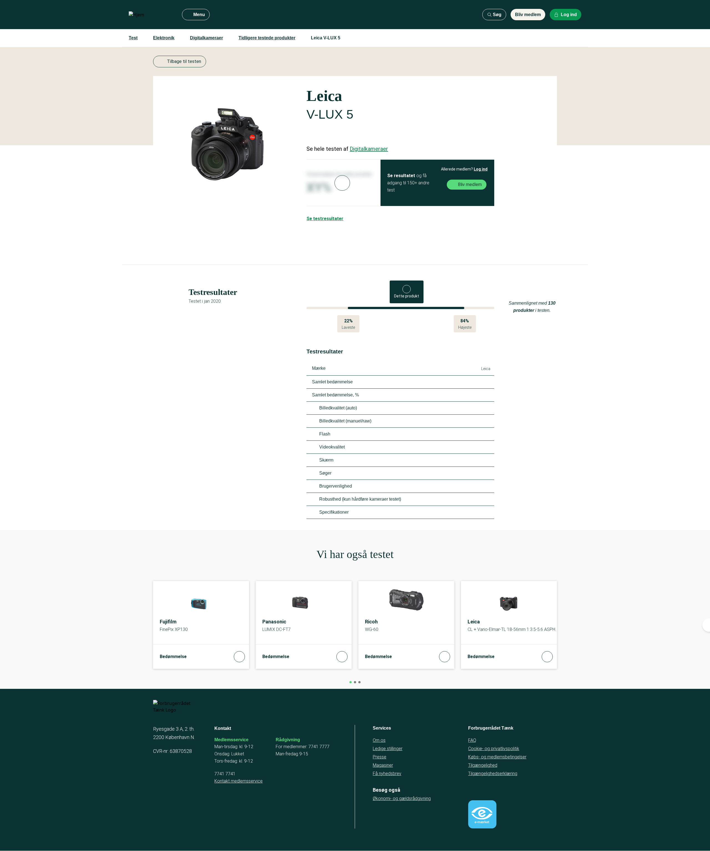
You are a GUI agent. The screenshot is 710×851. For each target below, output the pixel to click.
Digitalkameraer (206, 37)
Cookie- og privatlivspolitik (493, 748)
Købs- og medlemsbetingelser (497, 757)
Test (133, 37)
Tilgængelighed (482, 765)
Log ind (481, 169)
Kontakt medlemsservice (238, 781)
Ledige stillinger (387, 748)
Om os (379, 740)
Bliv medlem (528, 14)
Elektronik (163, 37)
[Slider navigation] (350, 682)
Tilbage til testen (184, 61)
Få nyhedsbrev (387, 773)
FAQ (472, 740)
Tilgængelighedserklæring (492, 773)
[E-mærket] (482, 814)
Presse (379, 757)
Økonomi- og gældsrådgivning (402, 798)
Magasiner (383, 765)
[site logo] (151, 14)
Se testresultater (324, 218)
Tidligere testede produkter (267, 37)
